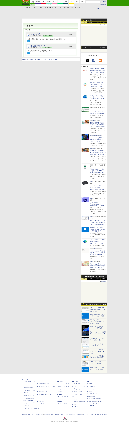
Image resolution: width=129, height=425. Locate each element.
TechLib (75, 406)
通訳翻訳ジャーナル (78, 389)
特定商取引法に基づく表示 (101, 414)
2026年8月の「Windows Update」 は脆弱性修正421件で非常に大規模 (97, 321)
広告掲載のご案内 (48, 414)
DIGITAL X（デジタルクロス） (46, 394)
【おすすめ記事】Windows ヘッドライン (95, 304)
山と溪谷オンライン (63, 396)
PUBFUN (89, 391)
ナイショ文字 (36, 34)
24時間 (90, 22)
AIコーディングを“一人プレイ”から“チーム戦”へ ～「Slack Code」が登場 (97, 84)
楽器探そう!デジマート (63, 386)
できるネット (27, 405)
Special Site (88, 47)
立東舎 (60, 391)
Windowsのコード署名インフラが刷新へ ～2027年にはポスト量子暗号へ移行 (98, 229)
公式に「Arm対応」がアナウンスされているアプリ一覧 (39, 59)
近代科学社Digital (62, 404)
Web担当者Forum (28, 387)
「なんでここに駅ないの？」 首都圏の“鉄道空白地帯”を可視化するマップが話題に (98, 265)
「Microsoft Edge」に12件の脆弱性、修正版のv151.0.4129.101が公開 (97, 241)
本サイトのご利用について (28, 414)
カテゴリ (98, 10)
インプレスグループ (88, 414)
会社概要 (79, 414)
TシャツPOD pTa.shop (95, 398)
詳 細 (71, 34)
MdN (73, 397)
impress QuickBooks (94, 389)
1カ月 (103, 22)
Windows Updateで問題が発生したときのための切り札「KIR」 (97, 351)
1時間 (84, 22)
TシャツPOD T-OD (63, 389)
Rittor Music (60, 381)
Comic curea (92, 386)
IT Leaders (26, 392)
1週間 (97, 22)
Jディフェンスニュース (79, 386)
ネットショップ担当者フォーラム (47, 386)
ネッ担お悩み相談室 (29, 398)
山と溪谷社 (59, 394)
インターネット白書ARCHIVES (31, 408)
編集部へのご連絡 (59, 414)
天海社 (90, 383)
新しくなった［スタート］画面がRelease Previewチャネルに (98, 333)
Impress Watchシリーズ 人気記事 (94, 276)
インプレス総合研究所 (29, 390)
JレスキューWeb (78, 391)
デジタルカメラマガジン (30, 403)
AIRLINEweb (77, 383)
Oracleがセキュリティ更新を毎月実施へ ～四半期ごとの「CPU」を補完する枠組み (98, 70)
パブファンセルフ (93, 393)
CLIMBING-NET (62, 399)
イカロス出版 (75, 381)
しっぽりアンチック (38, 46)
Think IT (26, 385)
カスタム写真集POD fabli (95, 401)
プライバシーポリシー (70, 414)
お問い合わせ (39, 414)
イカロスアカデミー (78, 394)
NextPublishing (42, 404)
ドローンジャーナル (29, 395)
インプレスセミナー (44, 391)
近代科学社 (59, 401)
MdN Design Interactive (79, 401)
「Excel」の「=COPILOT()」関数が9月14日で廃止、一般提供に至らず (98, 309)
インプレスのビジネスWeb (30, 381)
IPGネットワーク (91, 396)
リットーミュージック (63, 383)
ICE (88, 381)
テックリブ (74, 404)
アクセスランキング (90, 20)
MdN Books (76, 399)
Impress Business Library (45, 389)
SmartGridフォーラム (44, 383)
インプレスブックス (44, 401)
